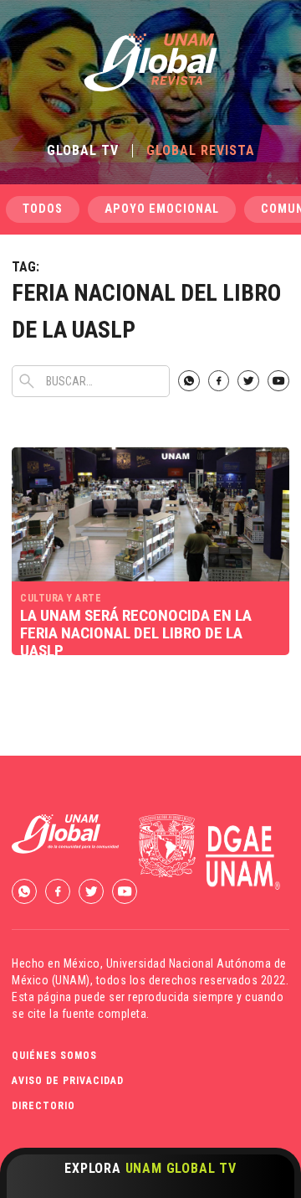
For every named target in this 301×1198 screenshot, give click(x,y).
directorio (43, 1106)
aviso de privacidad (68, 1081)
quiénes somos (54, 1055)
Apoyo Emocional (162, 209)
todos (43, 209)
